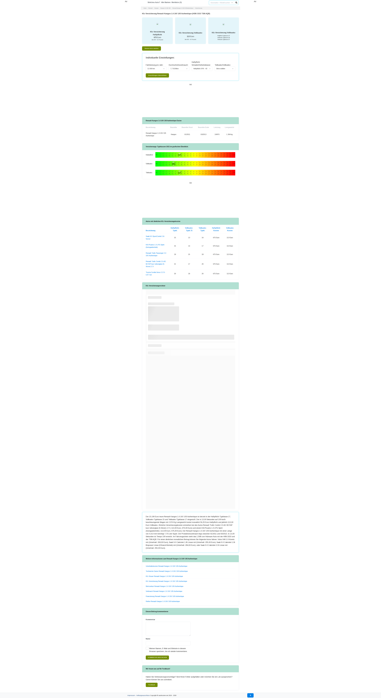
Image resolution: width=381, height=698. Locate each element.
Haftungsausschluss (143, 695)
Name (148, 639)
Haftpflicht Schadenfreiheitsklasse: (201, 63)
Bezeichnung (150, 230)
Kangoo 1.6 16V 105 (165, 8)
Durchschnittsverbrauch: (178, 65)
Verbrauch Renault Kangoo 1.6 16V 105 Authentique (164, 591)
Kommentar (150, 619)
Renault (150, 8)
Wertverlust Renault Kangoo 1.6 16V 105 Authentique (164, 586)
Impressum (131, 695)
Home (145, 8)
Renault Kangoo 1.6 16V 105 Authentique (182, 8)
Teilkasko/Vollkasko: (223, 65)
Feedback (151, 685)
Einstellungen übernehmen (157, 75)
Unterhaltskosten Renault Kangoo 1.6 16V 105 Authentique (166, 566)
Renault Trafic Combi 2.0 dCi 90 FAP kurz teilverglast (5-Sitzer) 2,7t (156, 264)
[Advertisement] (126, 33)
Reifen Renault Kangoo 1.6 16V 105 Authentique (163, 601)
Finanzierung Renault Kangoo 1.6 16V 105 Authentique (165, 596)
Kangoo (156, 8)
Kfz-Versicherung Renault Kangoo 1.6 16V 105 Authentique (166, 581)
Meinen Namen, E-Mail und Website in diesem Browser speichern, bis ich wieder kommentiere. (168, 649)
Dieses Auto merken (151, 48)
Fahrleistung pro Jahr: (154, 65)
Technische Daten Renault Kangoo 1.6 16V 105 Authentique (167, 571)
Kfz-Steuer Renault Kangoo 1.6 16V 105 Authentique (164, 576)
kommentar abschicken (157, 657)
